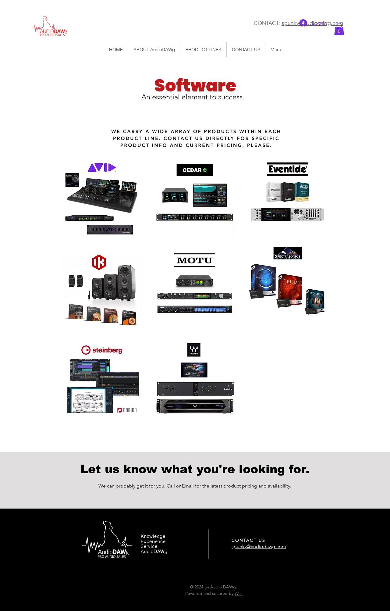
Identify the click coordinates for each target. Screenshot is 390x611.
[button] (339, 29)
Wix (238, 593)
